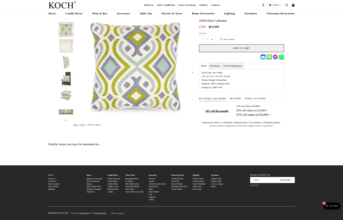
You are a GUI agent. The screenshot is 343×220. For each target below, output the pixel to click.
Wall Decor (91, 192)
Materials (51, 189)
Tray (150, 194)
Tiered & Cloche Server (157, 184)
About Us (51, 179)
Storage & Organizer (94, 189)
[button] (287, 5)
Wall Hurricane (113, 189)
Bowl (151, 189)
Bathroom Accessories (94, 179)
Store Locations (53, 184)
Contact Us (52, 181)
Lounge (220, 184)
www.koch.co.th (84, 213)
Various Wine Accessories (134, 192)
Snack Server (153, 186)
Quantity (202, 33)
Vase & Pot (175, 181)
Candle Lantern (113, 186)
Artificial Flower (177, 179)
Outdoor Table (216, 181)
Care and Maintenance (232, 66)
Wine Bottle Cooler (132, 184)
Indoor (213, 186)
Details (204, 66)
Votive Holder (113, 181)
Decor (82, 125)
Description (215, 66)
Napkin (89, 184)
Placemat (152, 179)
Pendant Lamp (198, 179)
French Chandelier (199, 184)
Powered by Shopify (100, 213)
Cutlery (151, 200)
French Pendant (198, 181)
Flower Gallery (176, 189)
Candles (110, 192)
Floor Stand (129, 189)
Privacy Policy (53, 186)
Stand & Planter (177, 184)
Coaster (151, 181)
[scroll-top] (337, 214)
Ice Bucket (129, 181)
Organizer (152, 197)
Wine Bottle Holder (132, 186)
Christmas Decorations (179, 186)
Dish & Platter (154, 192)
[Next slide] (66, 120)
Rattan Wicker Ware (94, 186)
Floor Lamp (197, 189)
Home (75, 125)
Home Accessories (93, 181)
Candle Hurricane (114, 179)
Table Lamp (197, 186)
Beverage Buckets (131, 179)
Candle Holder (113, 184)
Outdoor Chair (216, 179)
